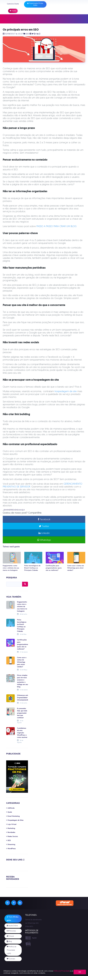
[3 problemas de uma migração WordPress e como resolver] (10, 731)
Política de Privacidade (61, 971)
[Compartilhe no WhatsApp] (39, 34)
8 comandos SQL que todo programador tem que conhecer (22, 713)
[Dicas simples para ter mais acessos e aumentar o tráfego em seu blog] (10, 678)
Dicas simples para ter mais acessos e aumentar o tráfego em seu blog (22, 681)
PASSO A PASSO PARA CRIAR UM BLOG (56, 226)
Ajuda (14, 11)
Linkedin (45, 532)
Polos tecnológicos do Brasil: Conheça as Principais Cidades (32, 568)
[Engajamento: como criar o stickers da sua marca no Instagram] (12, 557)
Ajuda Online (13, 925)
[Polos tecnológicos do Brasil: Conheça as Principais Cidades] (33, 557)
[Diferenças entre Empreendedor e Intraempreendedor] (10, 698)
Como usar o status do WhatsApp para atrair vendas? (75, 568)
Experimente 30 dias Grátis (36, 4)
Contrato (11, 959)
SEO (27, 34)
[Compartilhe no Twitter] (32, 34)
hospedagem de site (66, 391)
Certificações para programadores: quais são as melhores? (54, 568)
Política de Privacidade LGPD (11, 950)
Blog (10, 941)
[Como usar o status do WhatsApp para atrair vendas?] (76, 557)
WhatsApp (45, 539)
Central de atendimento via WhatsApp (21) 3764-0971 (33, 923)
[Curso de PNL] (17, 776)
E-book (11, 936)
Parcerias (12, 931)
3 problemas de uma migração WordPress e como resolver (22, 732)
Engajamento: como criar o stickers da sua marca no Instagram (11, 568)
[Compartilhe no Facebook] (30, 34)
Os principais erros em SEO (21, 30)
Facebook (44, 519)
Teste (12, 918)
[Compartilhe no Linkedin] (37, 34)
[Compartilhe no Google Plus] (35, 34)
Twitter (45, 526)
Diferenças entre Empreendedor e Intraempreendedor (24, 697)
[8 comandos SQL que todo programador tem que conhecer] (10, 711)
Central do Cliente (13, 4)
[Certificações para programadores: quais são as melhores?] (55, 557)
